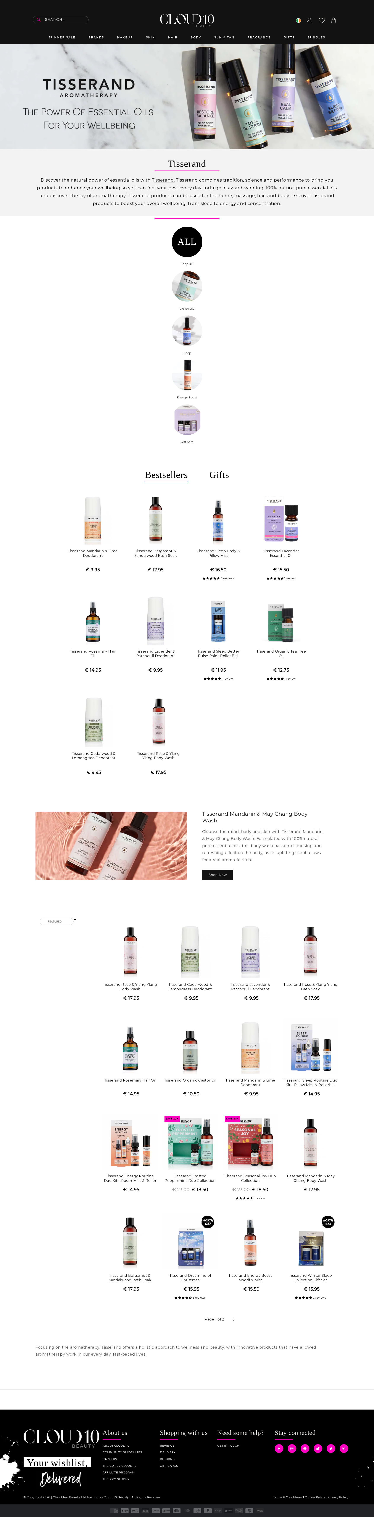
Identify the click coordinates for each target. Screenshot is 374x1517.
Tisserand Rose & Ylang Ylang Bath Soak (311, 987)
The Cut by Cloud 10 (120, 1465)
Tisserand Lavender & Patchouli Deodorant (155, 653)
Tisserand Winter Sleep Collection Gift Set (310, 1277)
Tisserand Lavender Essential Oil (281, 553)
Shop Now (218, 875)
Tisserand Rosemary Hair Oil (93, 653)
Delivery (168, 1452)
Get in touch (228, 1445)
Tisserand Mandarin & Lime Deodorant (93, 553)
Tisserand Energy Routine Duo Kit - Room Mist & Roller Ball (130, 1178)
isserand (164, 180)
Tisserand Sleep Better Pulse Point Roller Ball (218, 653)
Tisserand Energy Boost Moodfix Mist (250, 1277)
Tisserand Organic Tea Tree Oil (281, 653)
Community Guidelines (122, 1452)
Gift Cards (169, 1465)
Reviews (167, 1445)
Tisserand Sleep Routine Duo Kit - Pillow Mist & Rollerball (310, 1082)
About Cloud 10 (116, 1445)
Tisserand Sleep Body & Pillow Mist (218, 553)
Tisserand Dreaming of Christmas (190, 1277)
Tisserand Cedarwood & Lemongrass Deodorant (94, 756)
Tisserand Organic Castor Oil (190, 1080)
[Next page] (233, 1319)
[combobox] (61, 19)
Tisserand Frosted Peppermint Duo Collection (190, 1178)
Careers (110, 1459)
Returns (167, 1459)
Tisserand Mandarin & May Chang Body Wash (311, 1178)
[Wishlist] (322, 20)
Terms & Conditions (288, 1497)
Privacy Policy (337, 1497)
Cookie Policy (315, 1497)
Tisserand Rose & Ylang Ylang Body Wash (158, 756)
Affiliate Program (119, 1472)
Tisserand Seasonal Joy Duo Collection (250, 1178)
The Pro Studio (116, 1479)
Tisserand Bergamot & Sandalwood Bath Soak (155, 553)
